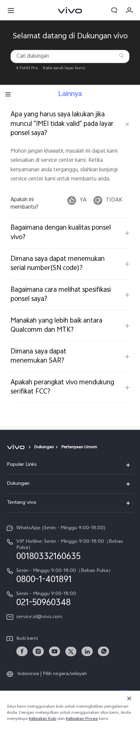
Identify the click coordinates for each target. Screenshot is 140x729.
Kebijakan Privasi (82, 719)
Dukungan (44, 447)
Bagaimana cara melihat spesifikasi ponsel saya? (61, 295)
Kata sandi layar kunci (64, 68)
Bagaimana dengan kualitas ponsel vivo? (61, 233)
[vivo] (17, 447)
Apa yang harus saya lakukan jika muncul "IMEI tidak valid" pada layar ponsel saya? (62, 124)
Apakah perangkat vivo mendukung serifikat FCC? (62, 387)
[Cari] (121, 55)
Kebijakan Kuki (42, 719)
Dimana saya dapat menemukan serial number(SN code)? (58, 264)
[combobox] (70, 56)
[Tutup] (129, 698)
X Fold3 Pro (27, 68)
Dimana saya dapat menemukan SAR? (38, 356)
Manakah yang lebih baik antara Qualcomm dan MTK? (56, 325)
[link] (22, 651)
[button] (11, 10)
